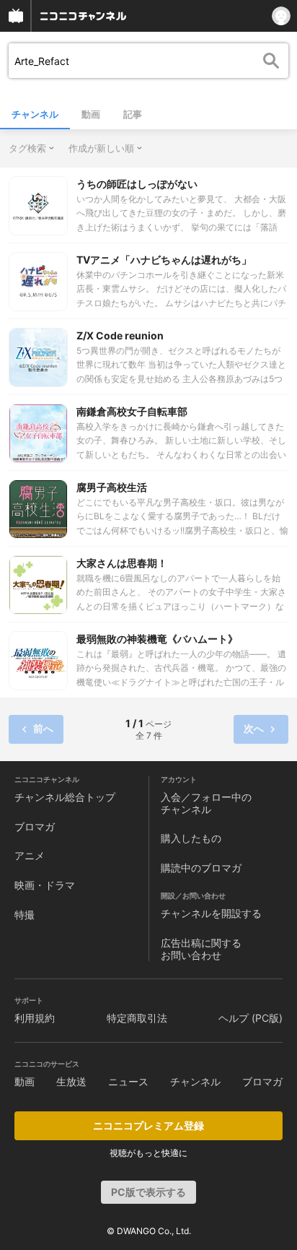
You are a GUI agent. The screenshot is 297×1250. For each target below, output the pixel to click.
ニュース (128, 1081)
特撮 (24, 914)
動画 (90, 114)
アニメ (29, 855)
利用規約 (34, 1018)
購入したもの (191, 838)
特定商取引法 (137, 1018)
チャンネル (35, 114)
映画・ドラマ (44, 885)
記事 (132, 114)
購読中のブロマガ (201, 867)
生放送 (71, 1081)
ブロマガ (34, 826)
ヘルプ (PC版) (250, 1018)
